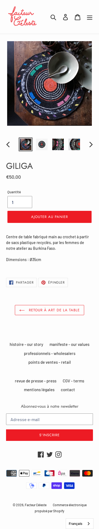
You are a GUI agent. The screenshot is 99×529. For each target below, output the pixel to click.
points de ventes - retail (49, 362)
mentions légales (39, 389)
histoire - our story (26, 344)
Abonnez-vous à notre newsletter (49, 406)
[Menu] (90, 17)
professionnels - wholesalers (49, 353)
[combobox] (80, 523)
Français (75, 523)
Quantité (14, 192)
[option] (25, 144)
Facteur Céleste (35, 505)
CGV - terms (73, 380)
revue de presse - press (35, 380)
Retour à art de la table (54, 310)
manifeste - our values (69, 344)
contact (68, 389)
